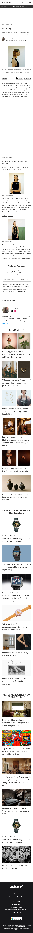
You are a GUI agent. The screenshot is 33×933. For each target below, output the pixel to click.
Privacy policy (16, 901)
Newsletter (28, 78)
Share (5, 78)
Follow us (20, 78)
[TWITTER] (12, 311)
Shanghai (8, 83)
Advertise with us (17, 907)
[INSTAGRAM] (15, 311)
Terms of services (22, 284)
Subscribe (24, 2)
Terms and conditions (16, 899)
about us (16, 893)
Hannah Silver (11, 38)
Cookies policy (16, 904)
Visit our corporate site (20, 926)
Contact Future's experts (16, 896)
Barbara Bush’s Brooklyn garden (19, 6)
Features (25, 40)
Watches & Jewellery (7, 24)
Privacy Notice (23, 286)
